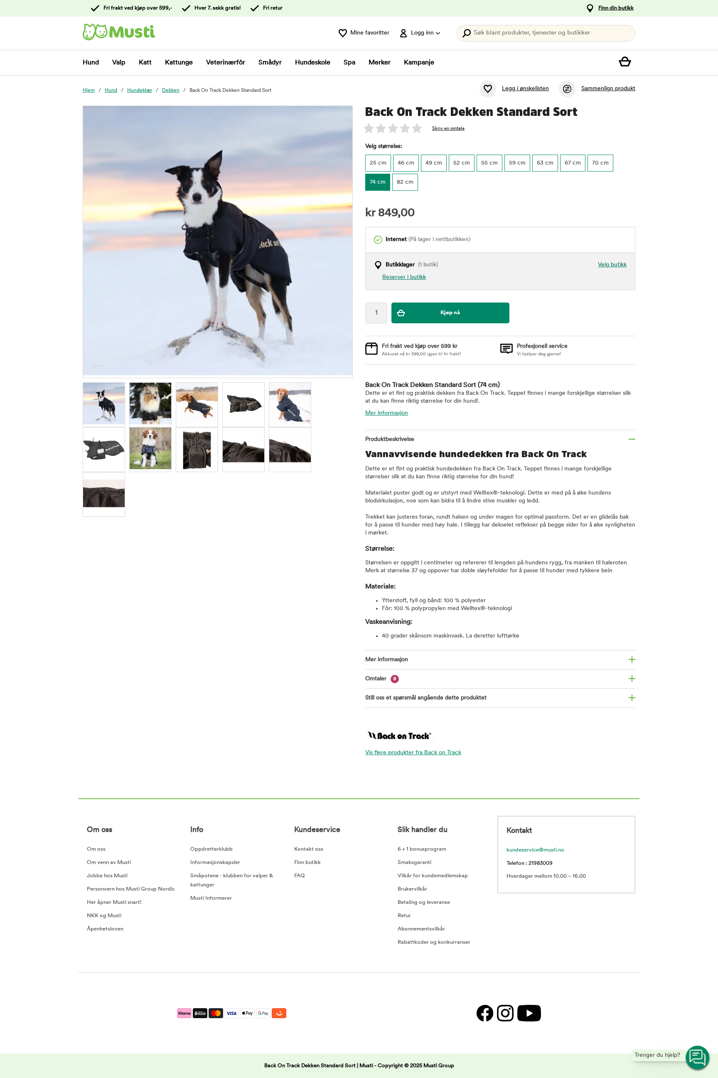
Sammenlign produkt (608, 89)
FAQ (299, 876)
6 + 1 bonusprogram (422, 849)
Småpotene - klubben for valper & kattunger (231, 880)
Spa (349, 62)
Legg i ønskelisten (525, 89)
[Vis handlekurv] (627, 63)
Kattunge (179, 62)
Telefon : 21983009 (530, 863)
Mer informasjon (386, 413)
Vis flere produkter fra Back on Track (413, 753)
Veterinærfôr (225, 62)
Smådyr (270, 62)
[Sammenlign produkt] (567, 89)
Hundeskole (312, 62)
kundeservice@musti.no (535, 850)
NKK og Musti (104, 915)
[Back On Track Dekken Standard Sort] (104, 403)
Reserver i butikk (404, 277)
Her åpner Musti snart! (114, 902)
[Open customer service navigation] (698, 1058)
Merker (380, 62)
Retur (404, 915)
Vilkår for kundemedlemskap (433, 876)
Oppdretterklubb (211, 849)
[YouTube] (528, 1013)
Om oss (96, 849)
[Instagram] (505, 1013)
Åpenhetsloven (105, 929)
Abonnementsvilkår (421, 929)
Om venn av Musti (109, 862)
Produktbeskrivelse (389, 439)
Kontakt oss (308, 849)
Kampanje (419, 62)
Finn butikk (307, 862)
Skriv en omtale (448, 128)
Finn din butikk (616, 8)
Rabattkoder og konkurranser (434, 942)
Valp (118, 62)
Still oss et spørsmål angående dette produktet (426, 698)
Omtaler (380, 679)
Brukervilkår (412, 889)
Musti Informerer (211, 898)
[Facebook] (485, 1013)
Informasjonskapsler (215, 862)
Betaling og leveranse (424, 902)
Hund (91, 62)
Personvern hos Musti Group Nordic (131, 889)
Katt (145, 62)
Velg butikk (612, 265)
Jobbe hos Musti (107, 876)
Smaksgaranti (414, 862)
